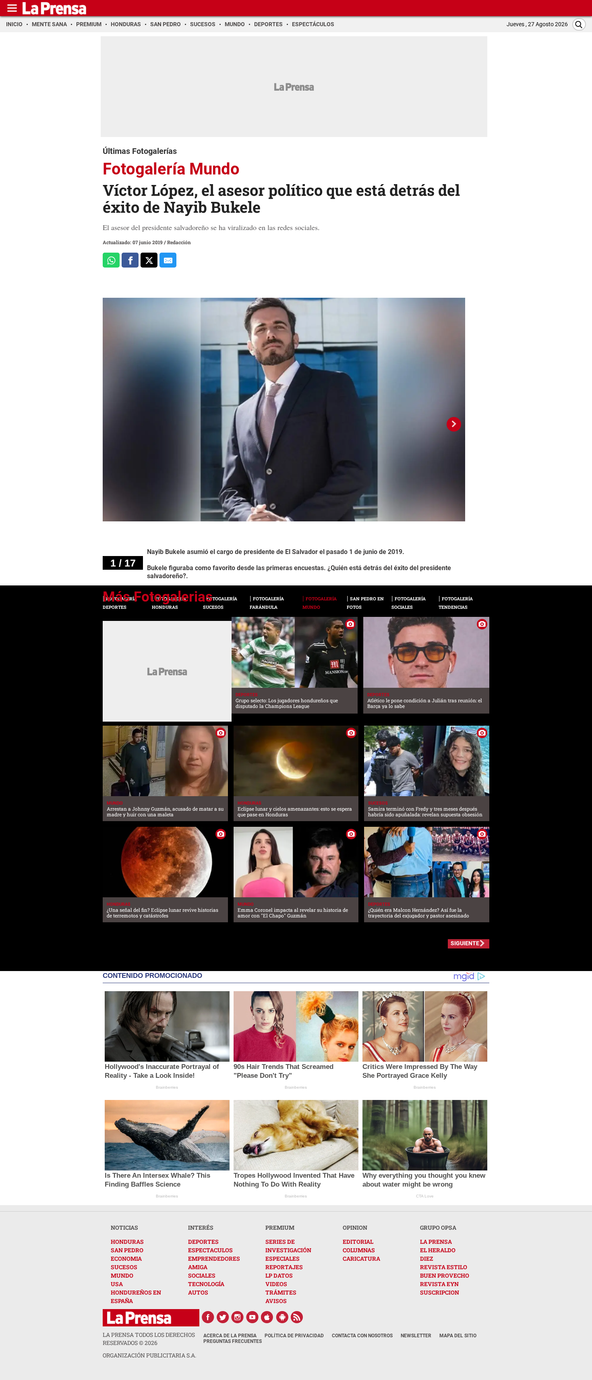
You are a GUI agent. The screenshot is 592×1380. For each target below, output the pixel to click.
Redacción (179, 242)
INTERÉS (200, 1227)
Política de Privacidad (294, 1335)
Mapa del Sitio (457, 1335)
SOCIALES (201, 1275)
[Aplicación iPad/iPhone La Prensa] (267, 1317)
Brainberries (167, 1087)
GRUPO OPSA (438, 1227)
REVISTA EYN (439, 1284)
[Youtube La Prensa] (252, 1317)
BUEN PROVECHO (444, 1275)
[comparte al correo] (167, 260)
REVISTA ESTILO (443, 1267)
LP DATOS (279, 1275)
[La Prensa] (139, 1317)
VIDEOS (276, 1284)
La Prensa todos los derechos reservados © (149, 1339)
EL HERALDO (437, 1250)
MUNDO (122, 1275)
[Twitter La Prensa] (222, 1317)
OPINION (355, 1227)
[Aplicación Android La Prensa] (282, 1317)
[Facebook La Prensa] (207, 1317)
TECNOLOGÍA (206, 1284)
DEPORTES (203, 1241)
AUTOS (198, 1292)
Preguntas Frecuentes (232, 1341)
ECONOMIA (126, 1258)
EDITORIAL (358, 1241)
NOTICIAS (124, 1227)
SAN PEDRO (127, 1250)
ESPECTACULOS (210, 1250)
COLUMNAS (359, 1250)
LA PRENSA (436, 1241)
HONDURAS (127, 1241)
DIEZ (426, 1258)
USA (117, 1284)
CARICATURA (361, 1258)
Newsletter (416, 1335)
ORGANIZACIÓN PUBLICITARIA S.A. (149, 1355)
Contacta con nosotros (362, 1335)
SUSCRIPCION (439, 1292)
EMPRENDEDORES (214, 1258)
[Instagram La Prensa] (237, 1317)
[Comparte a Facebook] (130, 260)
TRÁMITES (280, 1292)
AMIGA (197, 1267)
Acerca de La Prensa (230, 1335)
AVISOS (276, 1301)
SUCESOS (124, 1267)
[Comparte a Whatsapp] (111, 260)
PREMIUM (279, 1227)
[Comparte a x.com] (149, 260)
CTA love (425, 1196)
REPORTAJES (284, 1267)
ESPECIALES (282, 1258)
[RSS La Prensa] (297, 1317)
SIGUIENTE (465, 943)
